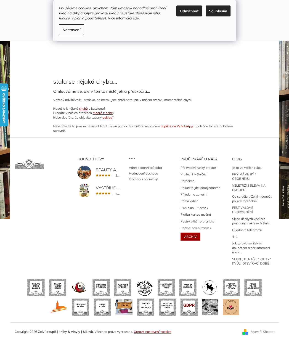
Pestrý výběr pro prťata (197, 221)
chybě (83, 108)
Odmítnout (189, 11)
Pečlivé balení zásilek (195, 228)
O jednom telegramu (247, 230)
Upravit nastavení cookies (152, 332)
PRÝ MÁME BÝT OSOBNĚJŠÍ (244, 176)
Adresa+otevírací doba (145, 168)
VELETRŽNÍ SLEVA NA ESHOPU (248, 187)
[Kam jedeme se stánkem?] (210, 307)
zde (136, 18)
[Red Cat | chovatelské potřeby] (124, 307)
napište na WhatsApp (177, 126)
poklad (107, 117)
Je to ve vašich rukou (247, 168)
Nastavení (71, 29)
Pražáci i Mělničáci (193, 174)
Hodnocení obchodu (143, 173)
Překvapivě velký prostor (198, 168)
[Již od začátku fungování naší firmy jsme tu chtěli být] (145, 307)
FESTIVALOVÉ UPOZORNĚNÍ (242, 210)
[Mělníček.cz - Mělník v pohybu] (58, 307)
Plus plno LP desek (194, 208)
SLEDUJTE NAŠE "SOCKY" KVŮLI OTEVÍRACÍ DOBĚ (251, 261)
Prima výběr (189, 201)
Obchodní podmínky (143, 179)
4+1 (235, 237)
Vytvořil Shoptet (263, 331)
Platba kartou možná (195, 214)
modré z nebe (103, 113)
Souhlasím (218, 11)
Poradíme (187, 181)
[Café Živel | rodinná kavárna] (79, 287)
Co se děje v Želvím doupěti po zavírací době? (252, 198)
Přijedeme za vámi (193, 194)
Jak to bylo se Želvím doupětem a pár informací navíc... (251, 247)
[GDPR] (189, 307)
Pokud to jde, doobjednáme (200, 188)
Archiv (190, 237)
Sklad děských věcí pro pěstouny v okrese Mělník (250, 221)
